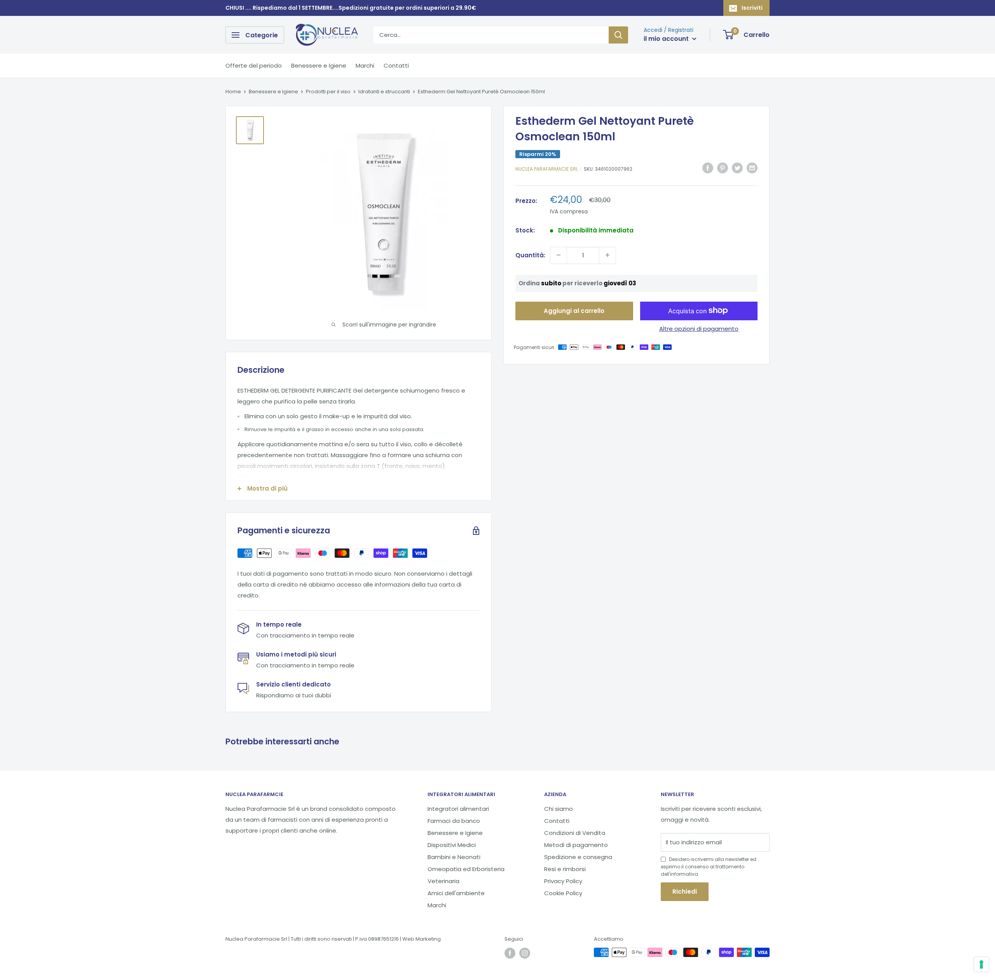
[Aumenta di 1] (607, 255)
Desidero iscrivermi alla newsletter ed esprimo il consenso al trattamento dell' (708, 866)
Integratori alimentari (458, 809)
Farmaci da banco (454, 821)
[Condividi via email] (752, 167)
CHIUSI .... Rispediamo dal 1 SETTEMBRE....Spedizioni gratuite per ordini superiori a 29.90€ (350, 8)
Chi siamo (558, 809)
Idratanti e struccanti (384, 91)
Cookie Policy (563, 893)
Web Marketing (421, 939)
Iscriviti (752, 8)
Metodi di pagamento (576, 845)
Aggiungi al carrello (574, 310)
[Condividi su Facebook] (707, 167)
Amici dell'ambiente (456, 893)
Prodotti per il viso (328, 91)
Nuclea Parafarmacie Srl (546, 169)
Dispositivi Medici (452, 845)
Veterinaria (443, 881)
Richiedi (684, 891)
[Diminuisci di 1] (558, 255)
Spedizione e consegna (578, 857)
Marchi (365, 65)
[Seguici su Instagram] (524, 953)
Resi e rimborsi (565, 869)
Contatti (396, 65)
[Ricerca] (618, 35)
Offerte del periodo (253, 65)
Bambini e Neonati (454, 857)
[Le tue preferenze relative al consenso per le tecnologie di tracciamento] (981, 964)
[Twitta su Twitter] (737, 167)
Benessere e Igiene (318, 65)
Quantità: (530, 255)
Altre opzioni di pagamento (698, 328)
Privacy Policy (563, 881)
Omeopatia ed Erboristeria (466, 869)
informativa (684, 874)
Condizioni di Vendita (574, 833)
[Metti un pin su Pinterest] (722, 167)
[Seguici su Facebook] (509, 953)
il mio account (667, 38)
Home (233, 91)
